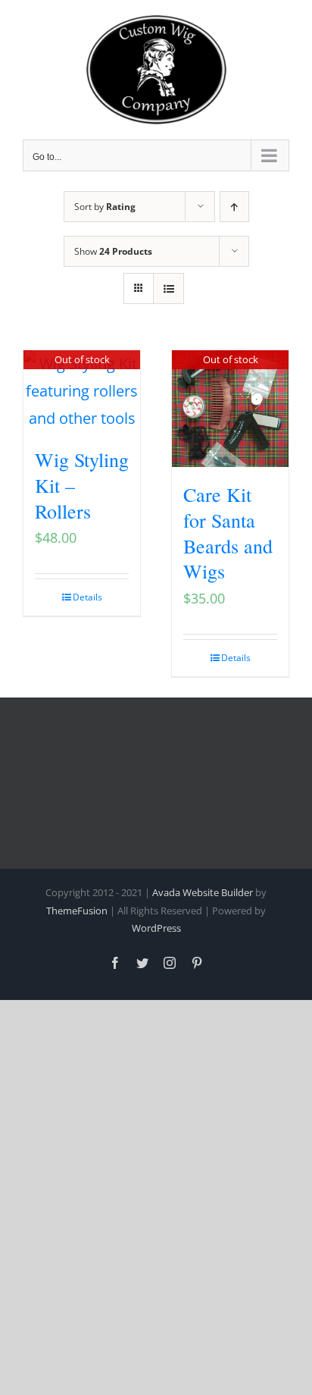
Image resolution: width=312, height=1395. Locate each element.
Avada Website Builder (202, 892)
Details (87, 597)
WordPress (156, 928)
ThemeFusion (77, 910)
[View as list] (168, 288)
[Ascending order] (234, 206)
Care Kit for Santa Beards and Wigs (228, 532)
